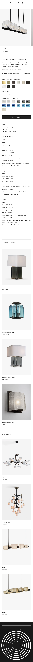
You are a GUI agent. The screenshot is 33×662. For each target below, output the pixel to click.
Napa (3, 477)
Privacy (19, 629)
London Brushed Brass (8, 332)
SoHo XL (4, 612)
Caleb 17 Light (6, 522)
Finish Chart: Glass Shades (9, 131)
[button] (16, 79)
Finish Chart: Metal (6, 129)
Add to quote (16, 117)
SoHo (3, 567)
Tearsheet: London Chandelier (9, 127)
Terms (14, 629)
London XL (5, 287)
